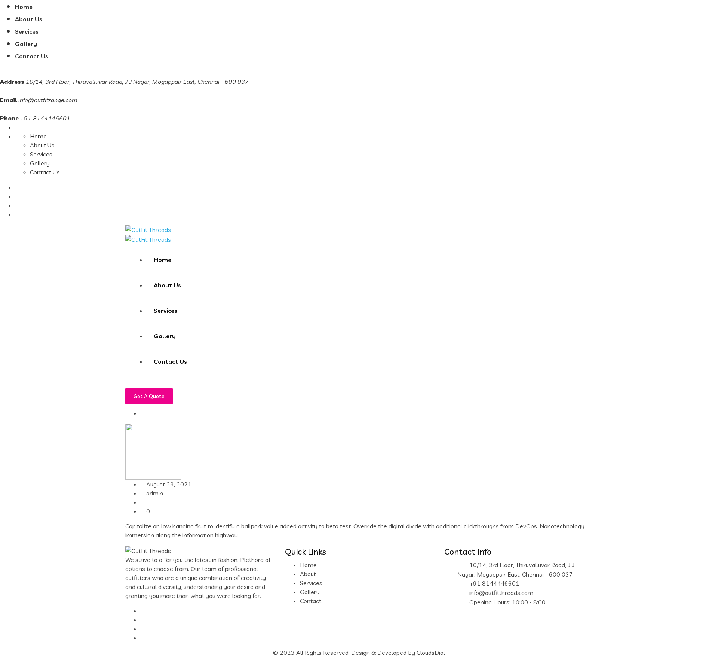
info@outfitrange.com (47, 100)
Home (24, 6)
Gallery (26, 44)
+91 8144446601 (494, 583)
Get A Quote (149, 396)
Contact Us (31, 56)
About (308, 574)
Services (27, 31)
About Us (28, 19)
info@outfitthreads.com (501, 592)
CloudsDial (431, 652)
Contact (310, 601)
